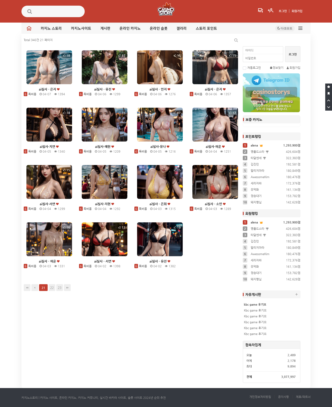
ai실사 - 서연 (103, 261)
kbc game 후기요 (255, 304)
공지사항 (283, 396)
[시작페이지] (328, 93)
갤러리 (182, 28)
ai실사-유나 (158, 146)
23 (59, 287)
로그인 (283, 11)
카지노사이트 (81, 28)
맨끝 (67, 287)
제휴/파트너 (303, 396)
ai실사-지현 (103, 204)
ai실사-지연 (48, 146)
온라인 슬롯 (159, 28)
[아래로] (328, 107)
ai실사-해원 (103, 146)
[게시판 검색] (236, 40)
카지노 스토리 (51, 28)
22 (52, 287)
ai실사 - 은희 (159, 204)
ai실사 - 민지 (159, 89)
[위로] (328, 100)
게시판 (105, 28)
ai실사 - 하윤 (48, 261)
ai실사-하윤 (214, 146)
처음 (27, 287)
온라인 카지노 (130, 28)
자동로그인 (254, 67)
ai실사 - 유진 (103, 89)
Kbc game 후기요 (255, 310)
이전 (34, 287)
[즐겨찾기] (328, 87)
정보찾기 (278, 67)
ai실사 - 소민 (214, 204)
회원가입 (297, 11)
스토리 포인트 (206, 28)
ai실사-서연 (48, 204)
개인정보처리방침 (260, 396)
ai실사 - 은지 (48, 89)
